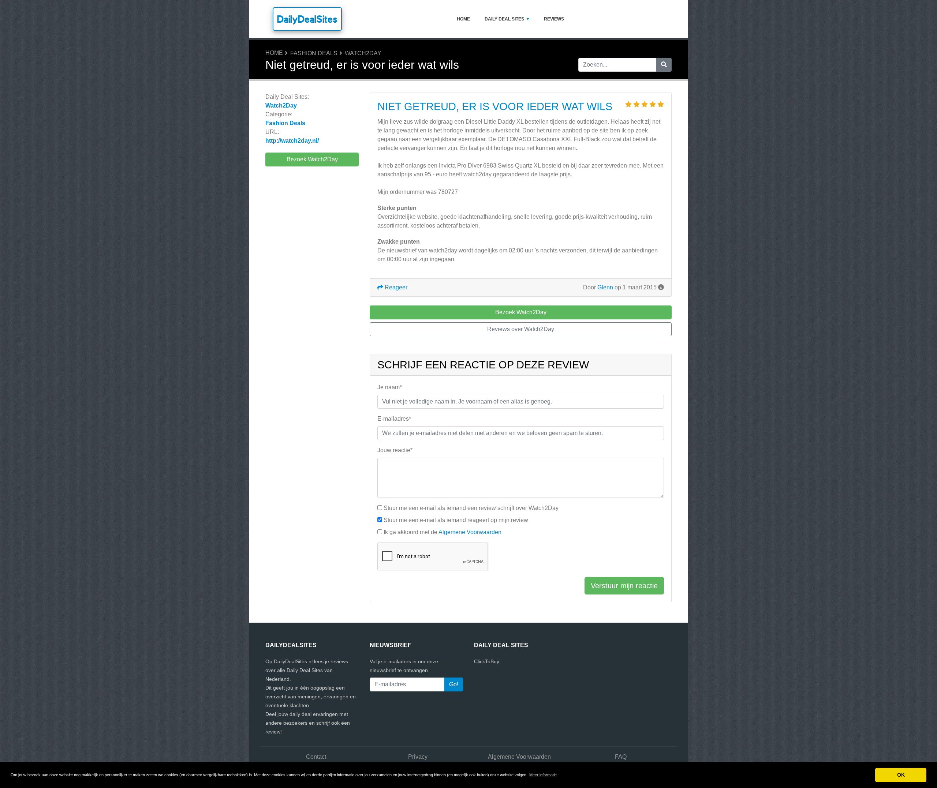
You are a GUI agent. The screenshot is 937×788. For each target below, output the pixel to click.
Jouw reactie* (394, 450)
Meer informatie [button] (543, 775)
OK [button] (901, 775)
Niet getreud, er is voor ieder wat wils (494, 106)
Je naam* (389, 387)
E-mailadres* (394, 419)
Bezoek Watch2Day (312, 159)
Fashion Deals (313, 53)
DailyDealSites (307, 19)
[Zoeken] (664, 65)
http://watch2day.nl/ (292, 141)
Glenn (605, 287)
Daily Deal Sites (504, 19)
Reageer (395, 287)
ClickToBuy (486, 661)
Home (463, 19)
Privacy (418, 757)
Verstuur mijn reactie (624, 586)
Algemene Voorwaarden (469, 532)
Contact (316, 757)
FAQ (621, 757)
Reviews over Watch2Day (520, 329)
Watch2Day (363, 53)
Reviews (554, 19)
